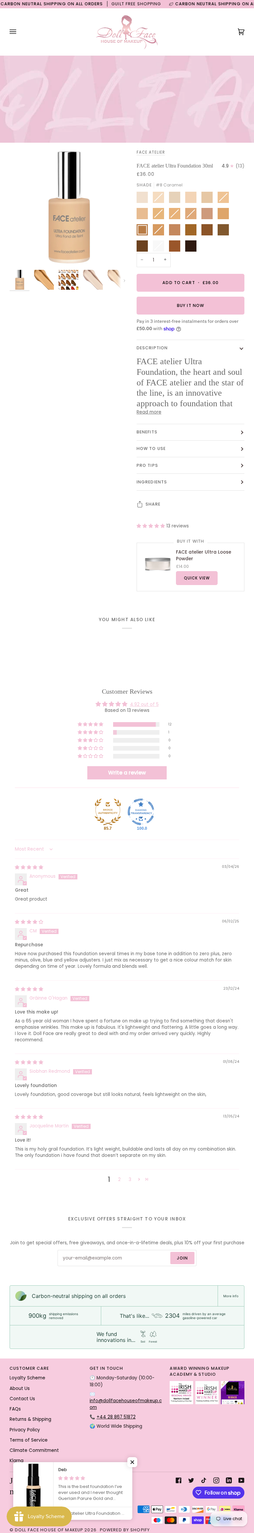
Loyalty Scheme (27, 1378)
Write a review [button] (127, 772)
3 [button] (130, 1179)
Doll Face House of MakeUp (49, 1530)
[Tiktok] (204, 1480)
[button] (151, 526)
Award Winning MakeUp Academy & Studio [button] (200, 1371)
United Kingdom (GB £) (81, 1514)
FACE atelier (151, 152)
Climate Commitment (34, 1450)
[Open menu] (19, 31)
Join (182, 1258)
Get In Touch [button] (106, 1368)
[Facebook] (179, 1480)
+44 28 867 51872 (116, 1417)
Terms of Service (29, 1440)
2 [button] (119, 1179)
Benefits (147, 432)
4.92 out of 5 (144, 704)
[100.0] (141, 812)
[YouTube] (241, 1480)
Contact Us (22, 1399)
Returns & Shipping (30, 1419)
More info (230, 1296)
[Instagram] (216, 1480)
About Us (20, 1388)
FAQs (15, 1409)
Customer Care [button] (29, 1368)
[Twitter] (191, 1480)
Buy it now (190, 305)
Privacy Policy (25, 1430)
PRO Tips (147, 465)
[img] (29, 867)
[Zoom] (22, 254)
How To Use (151, 448)
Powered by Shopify (125, 1530)
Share (153, 504)
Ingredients (152, 482)
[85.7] (108, 812)
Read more (149, 412)
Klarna (16, 1461)
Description (152, 348)
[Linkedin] (229, 1480)
